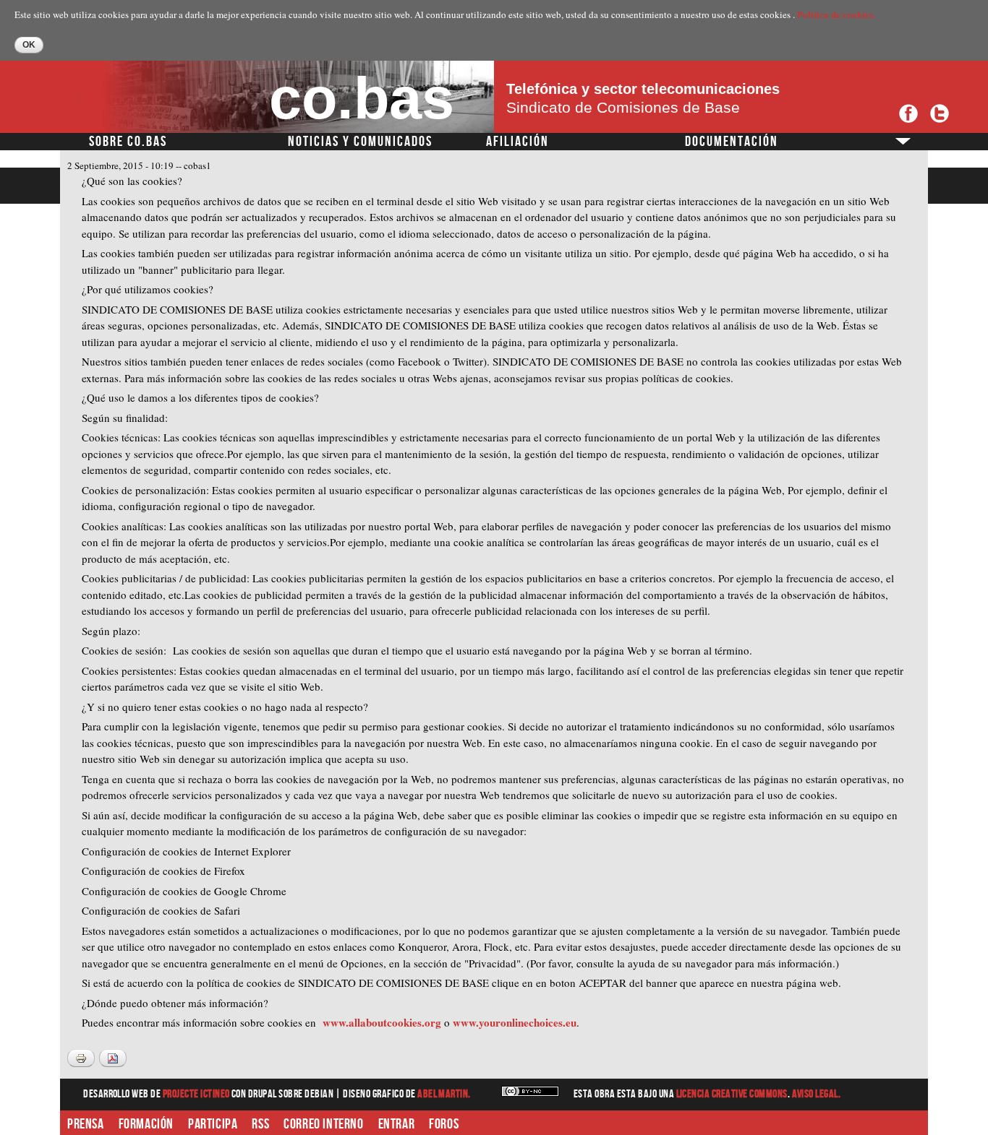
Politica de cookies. (836, 14)
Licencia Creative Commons (732, 1094)
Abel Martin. (444, 1094)
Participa (212, 1124)
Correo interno (323, 1124)
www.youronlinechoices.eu (514, 1022)
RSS (260, 1124)
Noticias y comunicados (360, 141)
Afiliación (517, 141)
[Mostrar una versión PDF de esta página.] (113, 1058)
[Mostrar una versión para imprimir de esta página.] (81, 1058)
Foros (444, 1124)
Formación (146, 1124)
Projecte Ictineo (197, 1094)
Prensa (85, 1124)
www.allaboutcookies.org (382, 1022)
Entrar (396, 1124)
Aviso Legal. (816, 1094)
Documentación (731, 141)
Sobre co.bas (128, 141)
